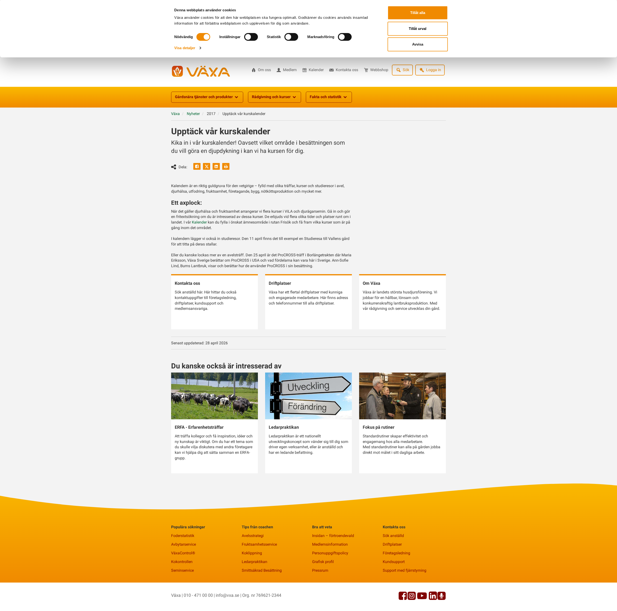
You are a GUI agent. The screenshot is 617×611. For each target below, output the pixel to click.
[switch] (251, 37)
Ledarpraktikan (254, 561)
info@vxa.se (227, 595)
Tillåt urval (417, 29)
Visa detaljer (184, 48)
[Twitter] (206, 166)
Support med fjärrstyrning (404, 570)
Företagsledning (396, 553)
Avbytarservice (183, 544)
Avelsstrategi (253, 535)
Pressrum (320, 570)
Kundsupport (394, 561)
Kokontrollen (182, 561)
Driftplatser (392, 544)
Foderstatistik (182, 535)
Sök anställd (393, 535)
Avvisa (417, 44)
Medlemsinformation (330, 544)
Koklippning (252, 553)
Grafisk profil (323, 561)
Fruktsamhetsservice (259, 544)
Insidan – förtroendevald (333, 535)
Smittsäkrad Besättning (262, 570)
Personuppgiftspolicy (330, 553)
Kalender (199, 222)
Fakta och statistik (326, 97)
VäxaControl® (183, 553)
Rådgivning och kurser (271, 97)
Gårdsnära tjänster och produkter (204, 97)
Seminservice (182, 570)
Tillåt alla (417, 13)
